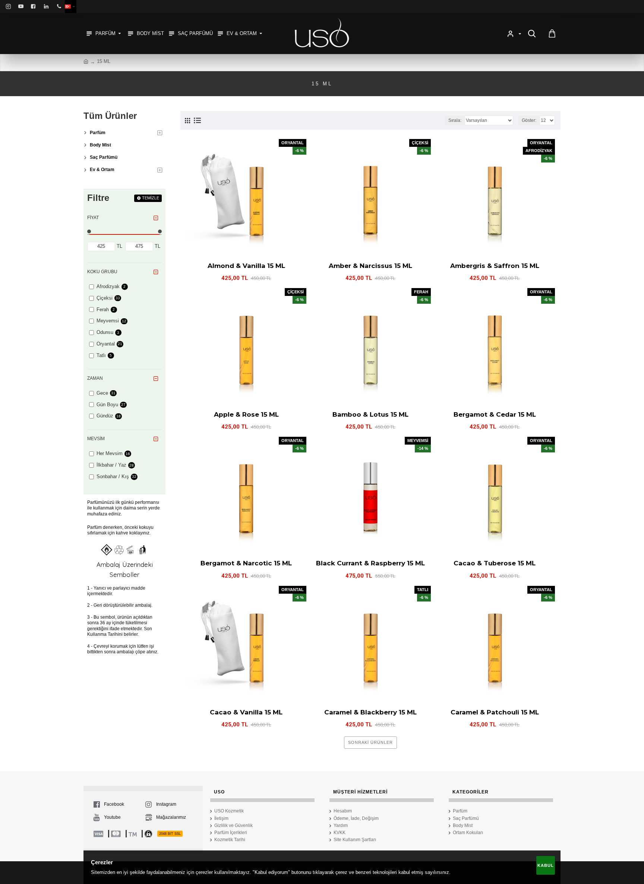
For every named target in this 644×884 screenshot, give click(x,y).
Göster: (529, 120)
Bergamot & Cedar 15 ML (495, 414)
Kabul (545, 865)
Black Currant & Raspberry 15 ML (370, 563)
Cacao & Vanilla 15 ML (246, 712)
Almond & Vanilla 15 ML (246, 265)
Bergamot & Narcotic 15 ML (246, 563)
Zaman (95, 378)
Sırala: (454, 120)
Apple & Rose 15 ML (246, 414)
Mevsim (96, 438)
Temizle (150, 198)
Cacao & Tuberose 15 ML (495, 563)
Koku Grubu (102, 271)
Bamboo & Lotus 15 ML (370, 414)
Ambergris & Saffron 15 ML (494, 265)
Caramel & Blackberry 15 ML (370, 712)
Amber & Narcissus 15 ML (370, 265)
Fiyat (93, 217)
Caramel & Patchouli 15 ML (495, 712)
